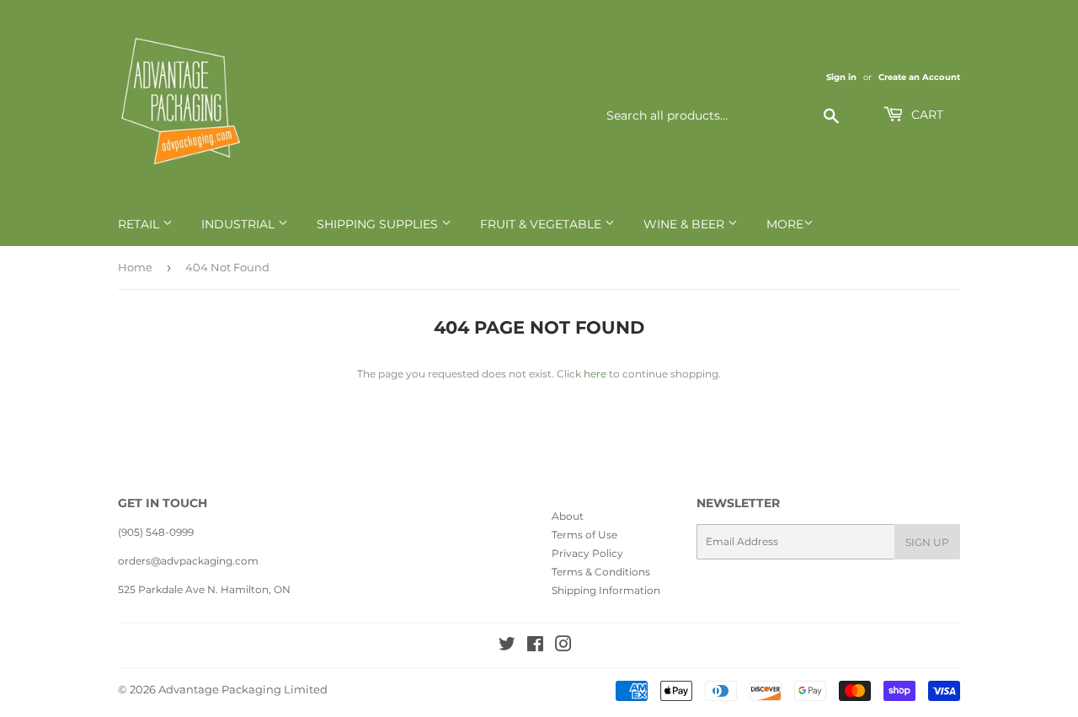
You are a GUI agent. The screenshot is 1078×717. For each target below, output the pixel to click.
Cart (925, 114)
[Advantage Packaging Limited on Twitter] (507, 646)
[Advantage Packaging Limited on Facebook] (535, 646)
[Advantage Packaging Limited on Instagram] (563, 646)
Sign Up (927, 542)
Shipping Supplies (379, 224)
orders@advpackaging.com (188, 560)
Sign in (841, 77)
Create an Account (919, 77)
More (784, 224)
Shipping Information (606, 590)
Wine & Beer (685, 224)
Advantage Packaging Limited (243, 689)
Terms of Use (584, 534)
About (568, 516)
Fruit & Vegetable (542, 224)
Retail (140, 224)
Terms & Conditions (601, 571)
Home (135, 267)
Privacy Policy (587, 553)
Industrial (239, 224)
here (595, 373)
